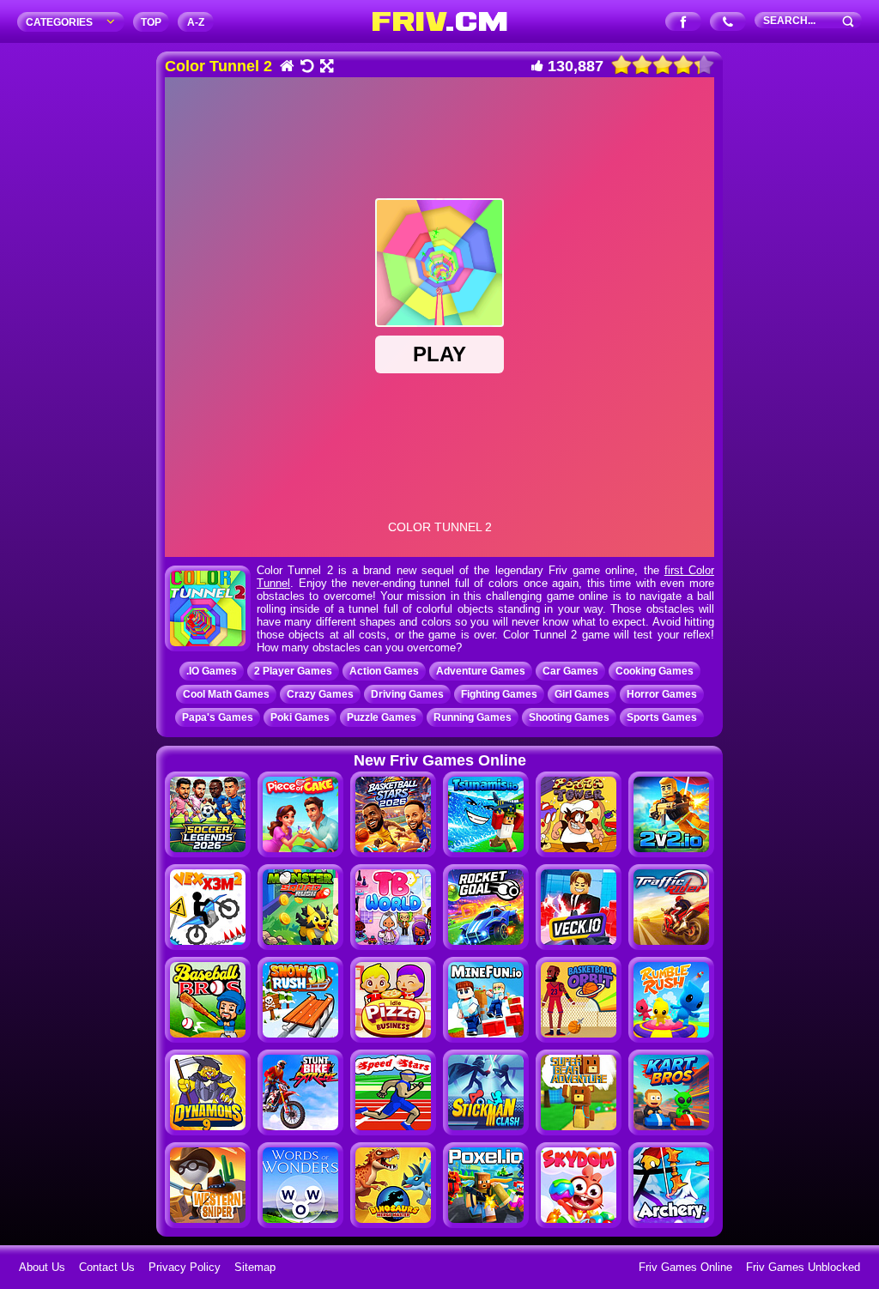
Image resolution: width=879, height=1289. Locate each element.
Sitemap (255, 1267)
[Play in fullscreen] (326, 67)
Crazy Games (320, 694)
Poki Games (300, 717)
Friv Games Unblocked (803, 1267)
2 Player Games (293, 671)
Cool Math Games (226, 694)
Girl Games (582, 694)
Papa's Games (217, 717)
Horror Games (662, 694)
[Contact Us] (728, 22)
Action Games (384, 671)
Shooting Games (569, 717)
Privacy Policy (185, 1267)
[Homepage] (286, 67)
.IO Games (211, 671)
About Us (42, 1267)
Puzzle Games (381, 717)
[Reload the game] (306, 67)
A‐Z (195, 22)
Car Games (570, 671)
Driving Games (407, 694)
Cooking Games (654, 671)
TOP (151, 22)
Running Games (472, 717)
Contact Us (107, 1267)
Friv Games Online (685, 1267)
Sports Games (662, 717)
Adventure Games (480, 671)
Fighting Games (499, 694)
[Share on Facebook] (683, 22)
